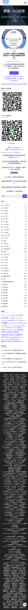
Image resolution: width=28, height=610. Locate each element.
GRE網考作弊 (10, 320)
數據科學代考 (14, 572)
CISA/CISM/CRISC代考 (21, 381)
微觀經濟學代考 (13, 591)
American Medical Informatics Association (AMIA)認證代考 (15, 547)
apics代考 (7, 400)
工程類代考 (14, 586)
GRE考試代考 (6, 249)
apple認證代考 (23, 395)
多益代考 (9, 327)
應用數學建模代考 (18, 601)
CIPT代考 (23, 483)
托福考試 (5, 287)
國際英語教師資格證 (8, 281)
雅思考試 (5, 306)
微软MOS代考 (16, 383)
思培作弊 (4, 332)
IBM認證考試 (13, 80)
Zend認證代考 (6, 407)
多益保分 (19, 327)
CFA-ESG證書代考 (19, 455)
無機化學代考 (14, 606)
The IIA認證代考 (8, 444)
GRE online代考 (17, 315)
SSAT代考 (6, 379)
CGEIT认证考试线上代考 (9, 473)
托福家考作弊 (4, 337)
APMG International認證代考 (19, 433)
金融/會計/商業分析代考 (18, 577)
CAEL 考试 (6, 224)
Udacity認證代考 (9, 505)
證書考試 (5, 300)
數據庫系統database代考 (9, 568)
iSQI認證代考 (19, 501)
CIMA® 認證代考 (10, 509)
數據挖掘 (23, 573)
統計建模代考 (15, 575)
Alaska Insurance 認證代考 (14, 522)
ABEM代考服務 (14, 526)
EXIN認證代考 (9, 434)
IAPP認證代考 (23, 426)
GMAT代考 (17, 376)
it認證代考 (6, 387)
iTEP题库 (13, 478)
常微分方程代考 (22, 598)
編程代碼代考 (7, 567)
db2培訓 (7, 76)
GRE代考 (5, 318)
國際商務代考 (7, 586)
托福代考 (5, 335)
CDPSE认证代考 (7, 480)
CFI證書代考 (23, 394)
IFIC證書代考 (22, 418)
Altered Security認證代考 (18, 421)
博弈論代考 (15, 594)
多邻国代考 (23, 374)
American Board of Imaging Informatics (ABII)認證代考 (14, 534)
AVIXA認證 (14, 504)
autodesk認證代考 (14, 395)
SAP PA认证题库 (21, 460)
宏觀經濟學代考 (22, 591)
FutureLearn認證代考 (19, 505)
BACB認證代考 (18, 520)
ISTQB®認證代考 (11, 501)
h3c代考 (17, 379)
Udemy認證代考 (22, 504)
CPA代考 (12, 399)
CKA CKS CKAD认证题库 (10, 460)
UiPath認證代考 (9, 412)
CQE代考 (24, 480)
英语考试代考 (9, 497)
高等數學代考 (16, 596)
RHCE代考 (22, 379)
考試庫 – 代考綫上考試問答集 (11, 556)
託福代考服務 (9, 339)
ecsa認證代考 (22, 405)
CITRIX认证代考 (14, 387)
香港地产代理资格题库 (21, 471)
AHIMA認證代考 (19, 544)
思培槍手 (16, 332)
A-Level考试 (6, 205)
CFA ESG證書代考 (18, 457)
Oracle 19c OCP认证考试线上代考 (10, 476)
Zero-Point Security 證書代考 (20, 446)
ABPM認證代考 (20, 536)
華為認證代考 (9, 457)
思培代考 (20, 330)
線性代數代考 (6, 598)
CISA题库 (9, 463)
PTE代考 (5, 262)
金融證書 (5, 303)
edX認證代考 (15, 507)
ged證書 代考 (21, 404)
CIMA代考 (16, 391)
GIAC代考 (24, 399)
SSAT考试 (5, 268)
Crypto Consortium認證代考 (10, 441)
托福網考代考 (15, 337)
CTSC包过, (17, 493)
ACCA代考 (11, 376)
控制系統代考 (5, 590)
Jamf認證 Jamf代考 (20, 449)
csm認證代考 (22, 397)
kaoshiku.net (16, 157)
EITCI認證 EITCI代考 (21, 425)
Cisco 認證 (5, 232)
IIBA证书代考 (7, 386)
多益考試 (5, 284)
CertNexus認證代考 (18, 434)
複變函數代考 (14, 599)
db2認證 (13, 76)
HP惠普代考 (22, 386)
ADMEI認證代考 (14, 560)
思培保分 (10, 332)
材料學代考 (13, 590)
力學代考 (4, 604)
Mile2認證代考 (21, 431)
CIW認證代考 (5, 395)
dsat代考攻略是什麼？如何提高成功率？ (13, 358)
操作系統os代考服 (21, 568)
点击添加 (17, 152)
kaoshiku (10, 61)
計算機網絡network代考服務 (10, 570)
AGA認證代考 (22, 507)
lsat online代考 (11, 323)
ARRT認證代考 (11, 549)
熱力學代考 (14, 588)
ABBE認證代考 (6, 504)
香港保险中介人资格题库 (14, 470)
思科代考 (12, 379)
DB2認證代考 (7, 405)
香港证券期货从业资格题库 (14, 468)
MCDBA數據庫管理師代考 (10, 404)
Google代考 (8, 421)
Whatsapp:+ (4, 152)
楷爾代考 (11, 384)
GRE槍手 (20, 318)
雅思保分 (17, 341)
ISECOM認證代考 (10, 442)
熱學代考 (17, 604)
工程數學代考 (22, 586)
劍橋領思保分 (3, 327)
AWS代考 (23, 383)
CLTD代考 (8, 488)
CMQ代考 (5, 494)
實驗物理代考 (14, 607)
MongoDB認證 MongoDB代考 (11, 410)
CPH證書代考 (22, 413)
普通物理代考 (15, 602)
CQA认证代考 (21, 481)
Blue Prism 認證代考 (19, 513)
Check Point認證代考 (9, 449)
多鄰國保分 (15, 330)
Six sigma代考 (23, 391)
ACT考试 (5, 208)
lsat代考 (17, 378)
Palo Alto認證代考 (19, 450)
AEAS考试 (5, 210)
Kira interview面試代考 (20, 420)
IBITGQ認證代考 (19, 436)
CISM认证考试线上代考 (8, 475)
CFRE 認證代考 (19, 509)
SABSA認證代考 (7, 433)
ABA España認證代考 (18, 497)
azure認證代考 (14, 397)
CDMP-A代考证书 (7, 483)
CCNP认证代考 (20, 478)
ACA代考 (10, 391)
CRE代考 (22, 484)
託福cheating (3, 339)
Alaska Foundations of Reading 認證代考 (14, 518)
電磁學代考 (10, 604)
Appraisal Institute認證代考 (14, 551)
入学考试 (5, 273)
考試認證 (5, 295)
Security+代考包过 (21, 486)
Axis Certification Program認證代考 (18, 564)
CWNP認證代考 (15, 447)
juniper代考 (13, 400)
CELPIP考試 (6, 229)
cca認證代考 (7, 397)
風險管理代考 (8, 581)
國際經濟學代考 (19, 593)
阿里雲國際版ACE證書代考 (10, 418)
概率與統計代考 (22, 572)
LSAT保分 (4, 325)
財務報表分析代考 (19, 580)
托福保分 (19, 335)
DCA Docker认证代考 (8, 493)
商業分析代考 (15, 581)
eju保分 (5, 240)
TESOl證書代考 (21, 392)
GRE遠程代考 (21, 320)
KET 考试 (5, 257)
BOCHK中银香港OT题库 (8, 471)
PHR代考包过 (12, 494)
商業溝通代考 (23, 585)
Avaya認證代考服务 (9, 530)
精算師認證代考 (20, 402)
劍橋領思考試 (6, 276)
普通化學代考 (23, 602)
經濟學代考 (5, 591)
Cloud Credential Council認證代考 (10, 426)
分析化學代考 (22, 606)
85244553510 (10, 152)
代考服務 (22, 325)
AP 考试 (5, 216)
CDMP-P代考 (6, 486)
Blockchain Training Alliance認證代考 (14, 439)
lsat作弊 (24, 323)
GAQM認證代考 (21, 441)
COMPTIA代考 (14, 386)
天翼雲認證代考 (9, 455)
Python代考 (23, 575)
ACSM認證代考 (10, 544)
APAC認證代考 (6, 507)
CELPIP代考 (3, 315)
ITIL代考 (4, 381)
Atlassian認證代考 (20, 530)
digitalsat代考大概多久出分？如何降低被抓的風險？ (14, 363)
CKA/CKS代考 (11, 381)
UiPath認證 (22, 410)
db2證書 (20, 76)
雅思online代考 (16, 339)
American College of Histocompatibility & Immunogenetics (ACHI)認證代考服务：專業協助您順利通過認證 (15, 541)
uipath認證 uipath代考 (10, 402)
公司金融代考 (7, 578)
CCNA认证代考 (23, 476)
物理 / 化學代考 (6, 602)
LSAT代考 (5, 260)
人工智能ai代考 (22, 570)
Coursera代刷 (20, 488)
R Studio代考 (8, 577)
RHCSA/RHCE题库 (19, 462)
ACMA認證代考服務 (10, 536)
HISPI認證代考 (9, 436)
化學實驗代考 (22, 607)
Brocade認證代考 (9, 513)
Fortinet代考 (22, 389)
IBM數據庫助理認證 (10, 78)
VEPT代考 (5, 420)
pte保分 (18, 325)
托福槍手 (10, 337)
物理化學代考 (7, 607)
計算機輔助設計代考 (22, 590)
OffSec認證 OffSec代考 (8, 425)
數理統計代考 (14, 598)
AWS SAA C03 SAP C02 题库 (19, 459)
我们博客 (4, 391)
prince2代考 (24, 384)
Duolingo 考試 (6, 235)
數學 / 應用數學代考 (7, 596)
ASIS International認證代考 (10, 431)
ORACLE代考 (15, 389)
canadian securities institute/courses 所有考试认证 (14, 499)
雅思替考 (22, 341)
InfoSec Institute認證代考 (8, 429)
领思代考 (19, 549)
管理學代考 (6, 583)
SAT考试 (5, 265)
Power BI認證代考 (19, 489)
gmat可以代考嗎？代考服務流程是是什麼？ (13, 350)
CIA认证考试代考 (16, 480)
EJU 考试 (5, 238)
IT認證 (4, 323)
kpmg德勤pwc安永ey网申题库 (14, 467)
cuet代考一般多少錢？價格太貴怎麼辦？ (13, 367)
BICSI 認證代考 (14, 517)
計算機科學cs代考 (9, 565)
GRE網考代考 (4, 320)
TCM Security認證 (19, 442)
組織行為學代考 (6, 585)
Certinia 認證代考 (8, 512)
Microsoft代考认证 (21, 494)
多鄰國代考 (4, 330)
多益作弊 (14, 327)
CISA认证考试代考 (21, 473)
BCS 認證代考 (10, 520)
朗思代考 (22, 378)
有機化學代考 (7, 606)
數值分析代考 (22, 599)
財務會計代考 (14, 578)
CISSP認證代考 (22, 407)
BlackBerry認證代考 (9, 515)
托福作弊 (12, 335)
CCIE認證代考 (14, 407)
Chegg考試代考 (15, 559)
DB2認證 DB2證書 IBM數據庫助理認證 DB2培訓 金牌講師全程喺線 (14, 55)
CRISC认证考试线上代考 (21, 475)
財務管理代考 (22, 583)
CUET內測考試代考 (7, 454)
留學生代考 (22, 387)
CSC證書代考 (7, 413)
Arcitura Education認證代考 (14, 552)
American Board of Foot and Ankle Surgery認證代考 (14, 528)
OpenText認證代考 (9, 450)
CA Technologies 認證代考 (19, 512)
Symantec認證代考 (8, 452)
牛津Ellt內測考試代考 (20, 452)
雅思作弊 (11, 341)
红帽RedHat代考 (7, 383)
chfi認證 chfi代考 (22, 408)
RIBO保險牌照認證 (18, 412)
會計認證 (5, 290)
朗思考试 (5, 292)
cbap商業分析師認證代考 (14, 416)
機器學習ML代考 (16, 573)
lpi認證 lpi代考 (20, 400)
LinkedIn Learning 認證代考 (10, 502)
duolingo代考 (8, 315)
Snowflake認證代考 (10, 496)
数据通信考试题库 (9, 462)
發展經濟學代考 (7, 594)
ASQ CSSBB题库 (7, 459)
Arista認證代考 (14, 531)
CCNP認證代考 (6, 408)
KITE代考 (11, 420)
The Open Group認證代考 (19, 444)
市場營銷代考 (14, 583)
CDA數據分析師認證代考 (20, 454)
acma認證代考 (14, 405)
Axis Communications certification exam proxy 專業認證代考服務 (14, 524)
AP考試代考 (22, 556)
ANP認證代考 (22, 502)
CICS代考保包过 (9, 489)
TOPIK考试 (6, 270)
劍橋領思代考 (19, 415)
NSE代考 (14, 488)
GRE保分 (16, 318)
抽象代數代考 (9, 601)
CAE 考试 (5, 221)
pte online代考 (10, 325)
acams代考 (17, 399)
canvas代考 (5, 227)
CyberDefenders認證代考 (19, 423)
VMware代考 (7, 389)
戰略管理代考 (15, 585)
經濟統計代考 (22, 594)
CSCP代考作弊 (15, 491)
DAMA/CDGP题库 (8, 465)
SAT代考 (7, 378)
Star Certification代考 (7, 446)
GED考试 (5, 243)
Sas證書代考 (6, 394)
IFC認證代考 (15, 413)
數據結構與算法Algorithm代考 (18, 567)
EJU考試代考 (23, 559)
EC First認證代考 (6, 447)
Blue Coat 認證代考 (19, 515)
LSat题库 (7, 478)
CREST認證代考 (21, 428)
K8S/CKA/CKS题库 (17, 463)
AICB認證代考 (9, 557)
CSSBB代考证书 (8, 481)
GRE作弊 (11, 318)
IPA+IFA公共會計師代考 (10, 392)
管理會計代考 (22, 578)
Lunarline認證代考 (9, 438)
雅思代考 (4, 341)
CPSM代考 (13, 486)
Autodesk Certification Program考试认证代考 (14, 562)
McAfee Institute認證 (19, 438)
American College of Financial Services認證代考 (15, 538)
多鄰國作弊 (10, 330)
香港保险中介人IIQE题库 (19, 465)
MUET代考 (23, 493)
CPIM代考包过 (16, 483)
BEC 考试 (5, 219)
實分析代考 (6, 599)
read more (14, 73)
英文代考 (5, 298)
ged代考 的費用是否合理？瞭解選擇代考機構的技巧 (14, 354)
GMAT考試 (6, 246)
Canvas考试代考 (6, 559)
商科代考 (22, 581)
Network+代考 (8, 484)
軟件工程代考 (6, 572)
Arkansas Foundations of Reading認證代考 (14, 554)
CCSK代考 (4, 384)
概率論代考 (24, 596)
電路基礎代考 (22, 588)
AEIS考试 (5, 213)
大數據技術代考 (7, 575)
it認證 (14, 51)
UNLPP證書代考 (14, 394)
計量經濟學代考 (10, 593)
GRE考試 (16, 320)
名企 (4, 279)
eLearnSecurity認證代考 (10, 428)
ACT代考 (24, 376)
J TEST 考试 (6, 254)
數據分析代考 (7, 573)
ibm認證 (20, 78)
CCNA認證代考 (19, 496)
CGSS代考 (15, 484)
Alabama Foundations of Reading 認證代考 (14, 510)
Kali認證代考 (23, 447)
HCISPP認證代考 (8, 423)
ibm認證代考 (6, 399)
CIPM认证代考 (23, 491)
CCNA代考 (14, 408)
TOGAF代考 (17, 384)
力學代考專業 (7, 588)
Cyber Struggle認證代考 (21, 429)
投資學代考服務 (9, 580)
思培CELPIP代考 (11, 415)
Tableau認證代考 (6, 491)
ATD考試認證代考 (18, 557)
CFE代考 (15, 481)
